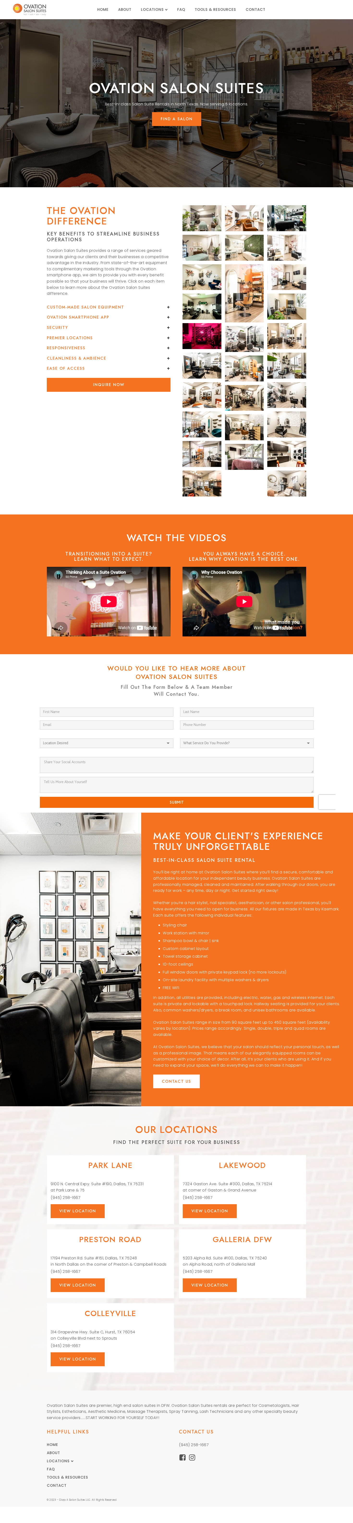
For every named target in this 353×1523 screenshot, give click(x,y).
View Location (77, 1211)
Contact (255, 9)
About (124, 9)
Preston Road (110, 1239)
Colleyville (110, 1313)
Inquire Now (108, 384)
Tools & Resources (215, 9)
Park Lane (110, 1165)
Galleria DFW (242, 1239)
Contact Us (176, 1081)
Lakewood (242, 1165)
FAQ (181, 9)
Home (103, 9)
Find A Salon (177, 119)
